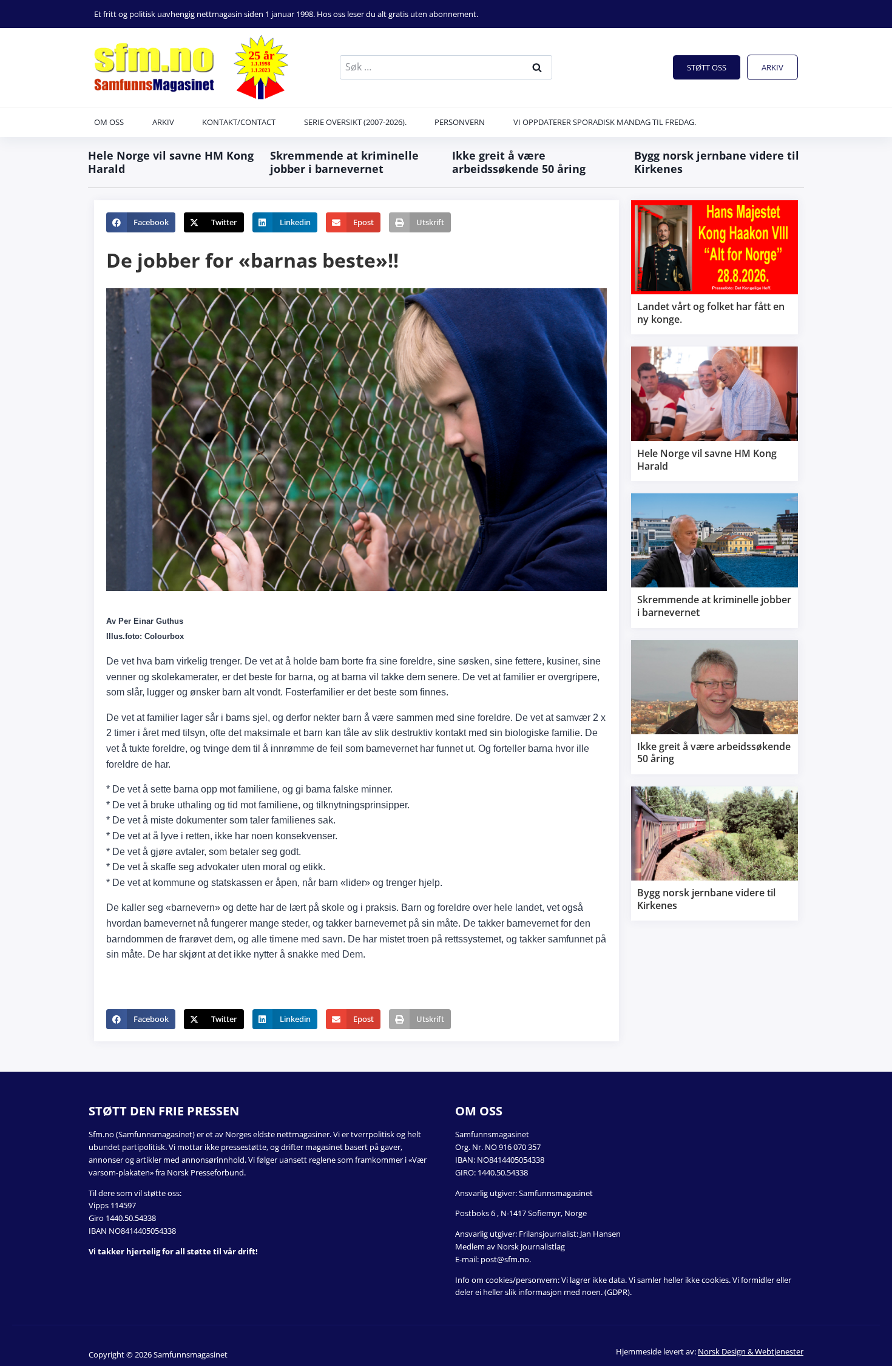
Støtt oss (706, 67)
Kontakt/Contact (238, 122)
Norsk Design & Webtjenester (750, 1351)
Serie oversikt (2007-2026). (355, 122)
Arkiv (772, 67)
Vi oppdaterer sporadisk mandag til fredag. (604, 122)
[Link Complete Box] (714, 267)
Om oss (109, 122)
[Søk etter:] (446, 66)
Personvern (459, 122)
